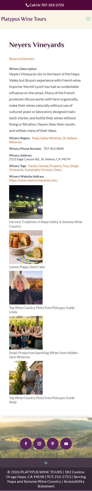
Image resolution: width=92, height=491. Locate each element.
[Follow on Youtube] (66, 444)
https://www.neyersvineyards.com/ (33, 180)
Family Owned (38, 166)
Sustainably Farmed (38, 170)
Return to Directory (21, 59)
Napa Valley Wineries (47, 138)
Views (57, 170)
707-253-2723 (52, 5)
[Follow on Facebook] (26, 444)
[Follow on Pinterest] (53, 444)
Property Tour (59, 166)
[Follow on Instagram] (39, 444)
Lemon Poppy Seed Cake (27, 267)
